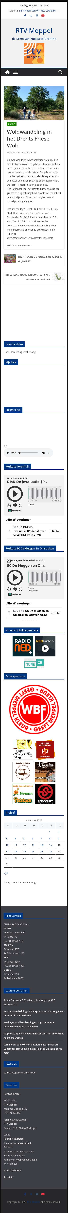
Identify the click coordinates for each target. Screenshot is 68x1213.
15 (50, 845)
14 (41, 845)
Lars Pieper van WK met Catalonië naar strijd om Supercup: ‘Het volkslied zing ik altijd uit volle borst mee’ (33, 1048)
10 (7, 845)
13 (33, 845)
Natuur (11, 124)
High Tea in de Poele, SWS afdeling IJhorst (40, 259)
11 (16, 845)
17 (7, 851)
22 (50, 851)
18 (16, 851)
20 (33, 851)
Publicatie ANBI (12, 1093)
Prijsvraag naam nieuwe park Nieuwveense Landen (27, 277)
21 (41, 851)
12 (24, 845)
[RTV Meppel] (8, 72)
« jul (6, 873)
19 (24, 851)
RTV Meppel (34, 30)
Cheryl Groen (30, 152)
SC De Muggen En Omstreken (19, 1072)
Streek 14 (8, 1177)
